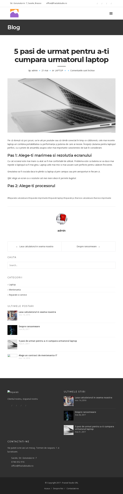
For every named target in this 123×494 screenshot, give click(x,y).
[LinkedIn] (109, 3)
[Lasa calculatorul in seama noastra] (12, 315)
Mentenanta (15, 289)
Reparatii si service (18, 294)
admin (35, 70)
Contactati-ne (73, 488)
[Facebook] (95, 3)
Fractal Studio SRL (70, 482)
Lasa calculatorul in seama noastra (36, 246)
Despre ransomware (87, 246)
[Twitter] (104, 3)
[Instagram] (114, 3)
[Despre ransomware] (12, 330)
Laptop (59, 70)
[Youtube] (28, 405)
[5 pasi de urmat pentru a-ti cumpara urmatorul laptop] (62, 105)
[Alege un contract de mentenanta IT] (12, 359)
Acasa (47, 488)
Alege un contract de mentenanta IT (38, 355)
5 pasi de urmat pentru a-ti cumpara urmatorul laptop (48, 341)
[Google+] (100, 3)
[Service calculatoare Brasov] (15, 13)
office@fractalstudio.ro (22, 465)
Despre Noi (58, 488)
